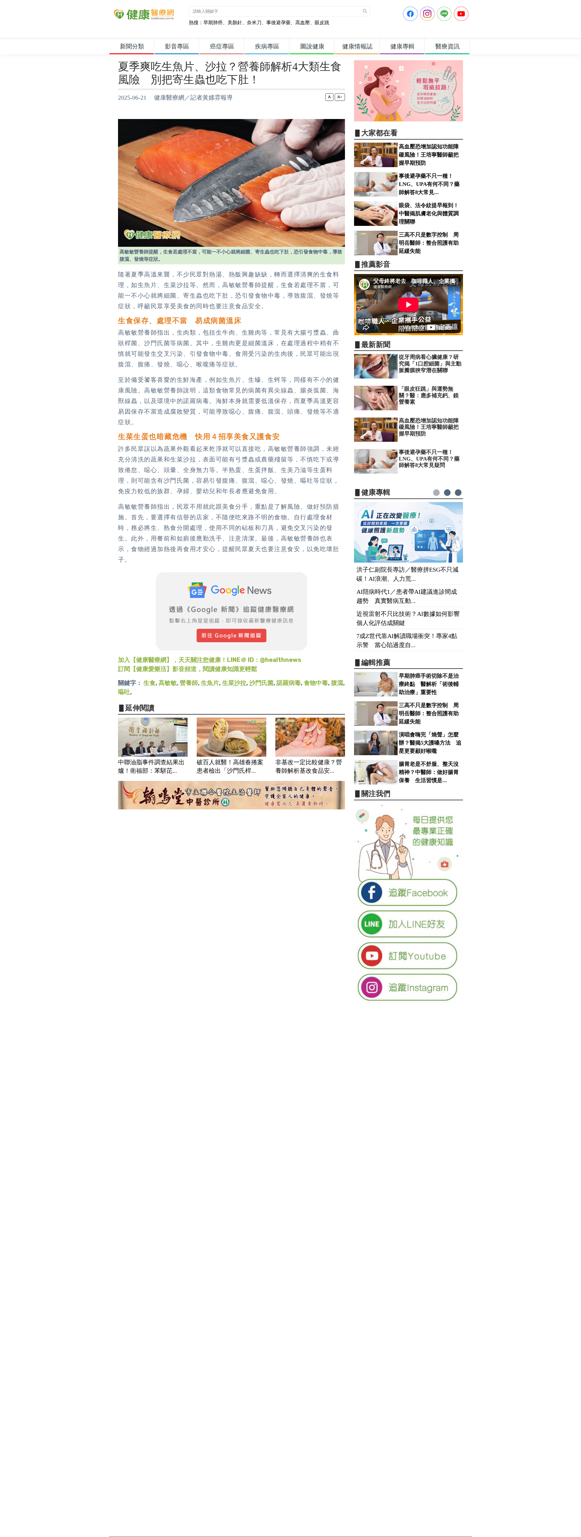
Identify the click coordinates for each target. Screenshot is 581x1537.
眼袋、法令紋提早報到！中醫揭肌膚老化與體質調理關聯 (429, 213)
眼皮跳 (322, 22)
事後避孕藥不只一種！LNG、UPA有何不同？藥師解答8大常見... (429, 184)
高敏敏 (168, 682)
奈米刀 (254, 22)
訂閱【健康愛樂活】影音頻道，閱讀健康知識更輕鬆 (187, 669)
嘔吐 (124, 692)
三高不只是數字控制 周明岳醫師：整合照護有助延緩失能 (429, 243)
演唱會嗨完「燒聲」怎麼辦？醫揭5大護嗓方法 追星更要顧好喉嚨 (430, 743)
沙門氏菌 (261, 682)
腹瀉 (337, 682)
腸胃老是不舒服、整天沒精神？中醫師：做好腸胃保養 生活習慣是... (429, 772)
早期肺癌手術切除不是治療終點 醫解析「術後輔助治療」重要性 (429, 684)
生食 (149, 682)
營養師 (189, 682)
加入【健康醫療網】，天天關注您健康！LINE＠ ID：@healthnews (209, 659)
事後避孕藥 (278, 22)
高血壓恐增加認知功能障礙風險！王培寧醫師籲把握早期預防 (429, 155)
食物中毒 (316, 682)
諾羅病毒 (289, 682)
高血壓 (302, 22)
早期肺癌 (213, 22)
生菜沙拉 (234, 682)
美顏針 (235, 22)
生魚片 (210, 682)
